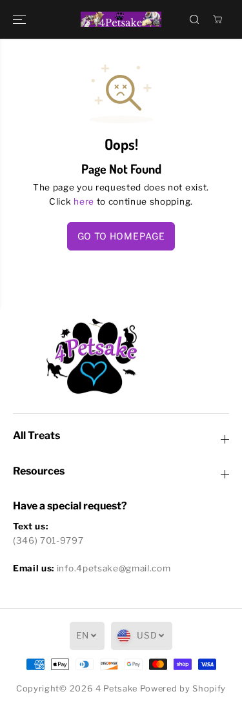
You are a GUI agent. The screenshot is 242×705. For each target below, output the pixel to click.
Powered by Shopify (183, 688)
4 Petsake (116, 688)
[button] (20, 19)
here (84, 201)
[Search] (194, 19)
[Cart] (217, 19)
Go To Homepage (121, 235)
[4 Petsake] (121, 19)
